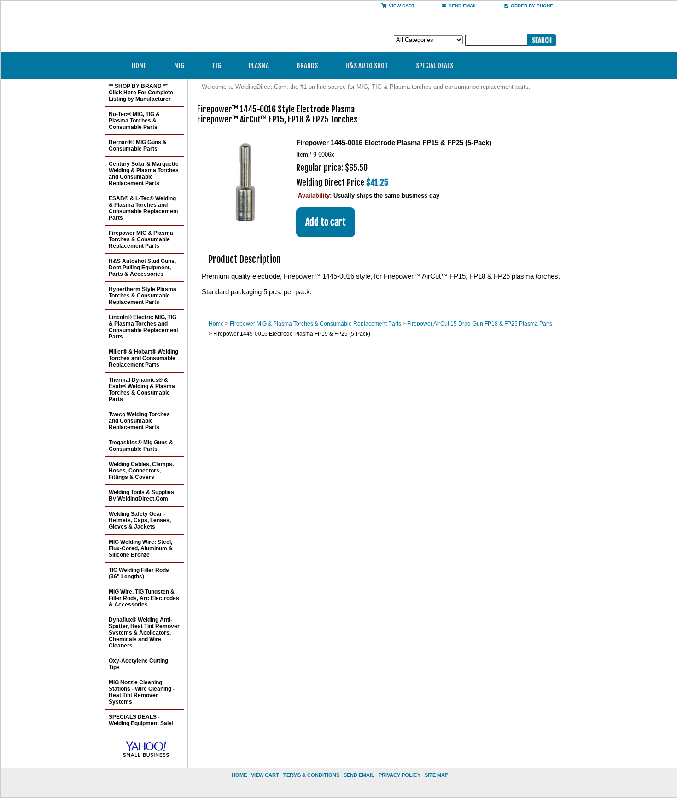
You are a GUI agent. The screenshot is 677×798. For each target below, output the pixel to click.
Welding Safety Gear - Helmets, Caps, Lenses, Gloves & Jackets (140, 520)
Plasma (259, 65)
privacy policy (399, 775)
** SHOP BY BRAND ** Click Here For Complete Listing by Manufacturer (141, 92)
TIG (216, 65)
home (239, 775)
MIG (179, 65)
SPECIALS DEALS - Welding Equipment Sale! (141, 720)
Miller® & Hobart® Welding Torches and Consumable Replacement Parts (143, 358)
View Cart (401, 5)
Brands (307, 65)
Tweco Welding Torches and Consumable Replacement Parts (139, 421)
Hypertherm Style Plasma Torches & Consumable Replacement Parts (142, 295)
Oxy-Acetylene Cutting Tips (138, 664)
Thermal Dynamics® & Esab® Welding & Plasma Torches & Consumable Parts (142, 389)
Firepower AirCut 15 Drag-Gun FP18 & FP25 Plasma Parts (479, 323)
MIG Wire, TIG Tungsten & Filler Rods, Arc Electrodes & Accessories (144, 598)
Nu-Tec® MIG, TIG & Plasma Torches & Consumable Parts (134, 120)
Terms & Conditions (311, 775)
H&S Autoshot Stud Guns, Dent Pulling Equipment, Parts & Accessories (142, 267)
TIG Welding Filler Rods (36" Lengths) (139, 573)
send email (463, 5)
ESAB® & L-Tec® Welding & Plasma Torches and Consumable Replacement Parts (143, 208)
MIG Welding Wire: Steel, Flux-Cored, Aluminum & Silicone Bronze (141, 548)
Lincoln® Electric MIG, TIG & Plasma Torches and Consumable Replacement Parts (143, 327)
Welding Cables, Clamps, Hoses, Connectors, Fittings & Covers (141, 470)
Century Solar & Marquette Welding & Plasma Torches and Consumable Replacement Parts (144, 173)
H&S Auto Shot (366, 65)
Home (139, 65)
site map (436, 775)
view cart (265, 775)
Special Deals (434, 65)
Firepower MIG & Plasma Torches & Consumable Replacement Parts (315, 323)
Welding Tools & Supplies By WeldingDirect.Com (141, 495)
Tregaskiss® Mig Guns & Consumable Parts (141, 445)
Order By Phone (532, 5)
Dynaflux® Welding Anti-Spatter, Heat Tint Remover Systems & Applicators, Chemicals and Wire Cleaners (144, 633)
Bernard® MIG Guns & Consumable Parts (138, 145)
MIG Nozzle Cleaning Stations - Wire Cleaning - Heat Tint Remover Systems (142, 692)
